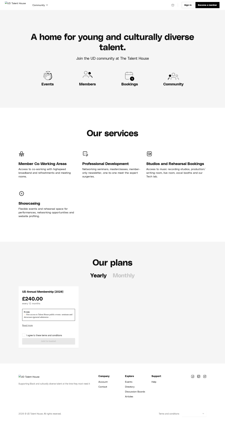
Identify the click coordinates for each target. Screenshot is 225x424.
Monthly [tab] (124, 275)
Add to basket (48, 341)
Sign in (188, 5)
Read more (27, 325)
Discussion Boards (135, 391)
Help (154, 381)
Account (103, 381)
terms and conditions (52, 335)
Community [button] (38, 5)
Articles (129, 396)
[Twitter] (199, 377)
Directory (130, 386)
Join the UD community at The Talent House (112, 58)
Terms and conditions (169, 413)
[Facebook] (192, 377)
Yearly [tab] (98, 275)
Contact (102, 386)
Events (128, 381)
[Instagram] (204, 377)
